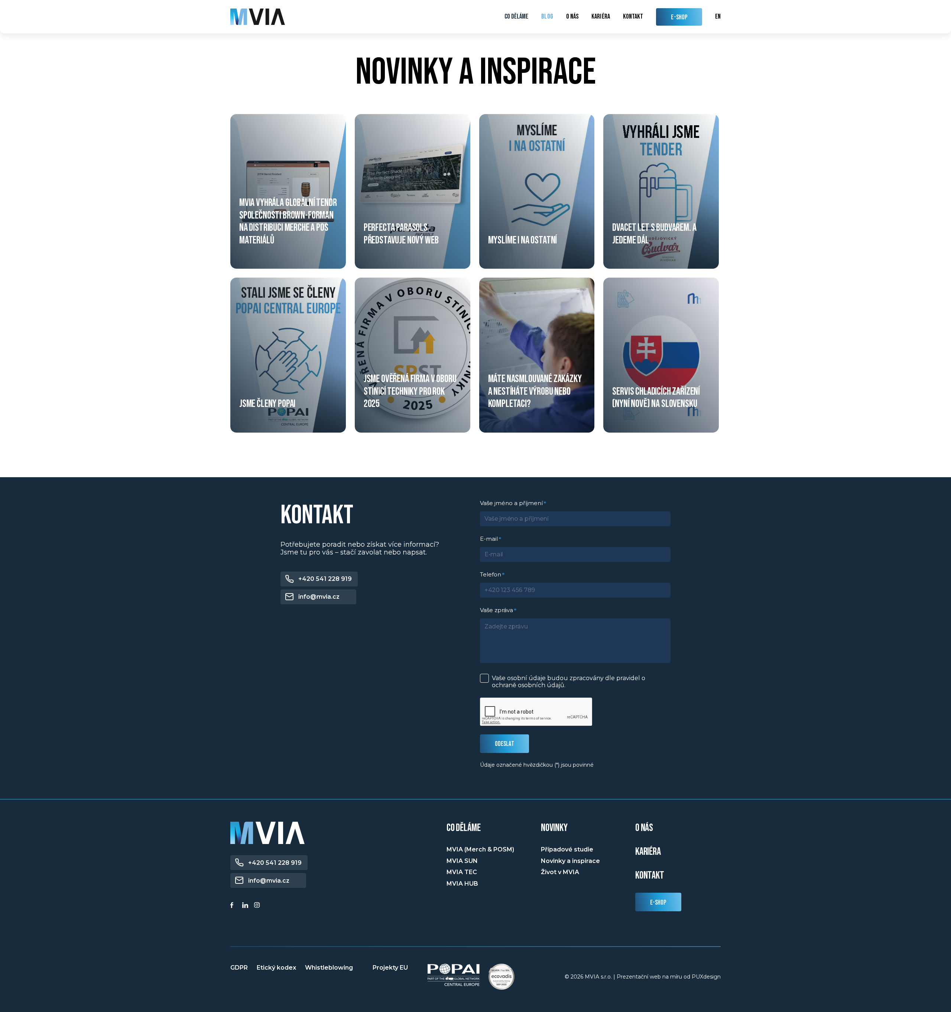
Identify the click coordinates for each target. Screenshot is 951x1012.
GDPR (239, 967)
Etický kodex (276, 967)
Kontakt (633, 16)
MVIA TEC (462, 872)
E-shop (658, 902)
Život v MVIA (560, 872)
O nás (572, 16)
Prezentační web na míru (649, 976)
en (718, 16)
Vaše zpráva (496, 610)
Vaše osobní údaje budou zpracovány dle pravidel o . (568, 682)
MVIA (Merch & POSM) (480, 849)
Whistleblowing (329, 967)
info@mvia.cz (319, 596)
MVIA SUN (462, 860)
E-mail (489, 538)
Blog (547, 16)
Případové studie (567, 849)
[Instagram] (258, 906)
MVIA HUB (462, 883)
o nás (644, 828)
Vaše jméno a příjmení (511, 503)
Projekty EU (390, 967)
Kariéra (600, 16)
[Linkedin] (246, 906)
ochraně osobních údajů (528, 685)
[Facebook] (234, 906)
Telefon (490, 574)
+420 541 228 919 (325, 578)
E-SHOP (679, 17)
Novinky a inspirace (570, 860)
